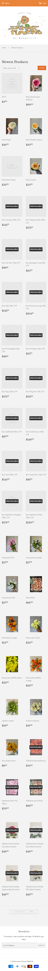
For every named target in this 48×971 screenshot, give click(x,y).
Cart (44, 3)
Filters (41, 68)
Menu (7, 3)
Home (4, 47)
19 (32, 912)
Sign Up (41, 945)
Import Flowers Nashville (24, 961)
